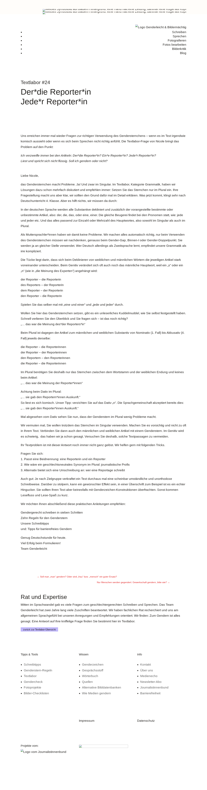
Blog (183, 53)
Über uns (146, 670)
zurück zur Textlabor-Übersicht (39, 629)
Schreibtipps (40, 523)
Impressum (86, 720)
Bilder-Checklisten (36, 693)
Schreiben (179, 32)
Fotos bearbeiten (174, 44)
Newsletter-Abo (151, 681)
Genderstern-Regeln (38, 670)
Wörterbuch (90, 676)
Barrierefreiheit (150, 693)
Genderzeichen (93, 664)
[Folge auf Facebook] (177, 4)
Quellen (87, 681)
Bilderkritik (179, 49)
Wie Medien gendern (96, 693)
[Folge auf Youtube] (183, 4)
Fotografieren (177, 40)
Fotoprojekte (32, 687)
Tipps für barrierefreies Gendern (50, 529)
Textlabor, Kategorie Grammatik (138, 184)
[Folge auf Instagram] (164, 4)
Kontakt (145, 664)
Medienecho (149, 676)
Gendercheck (33, 681)
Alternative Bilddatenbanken (101, 687)
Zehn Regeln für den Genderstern (44, 518)
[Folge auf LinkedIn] (170, 4)
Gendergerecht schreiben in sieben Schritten (52, 512)
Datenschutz (146, 720)
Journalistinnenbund (154, 687)
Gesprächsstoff (92, 670)
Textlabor (30, 676)
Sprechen (179, 36)
